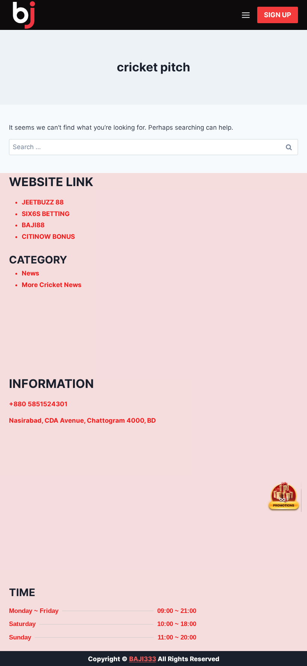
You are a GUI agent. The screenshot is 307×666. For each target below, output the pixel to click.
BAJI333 (142, 659)
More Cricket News (52, 285)
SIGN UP (277, 15)
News (30, 273)
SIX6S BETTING (46, 214)
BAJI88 (33, 225)
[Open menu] (245, 15)
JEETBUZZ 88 (43, 202)
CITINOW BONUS (48, 236)
